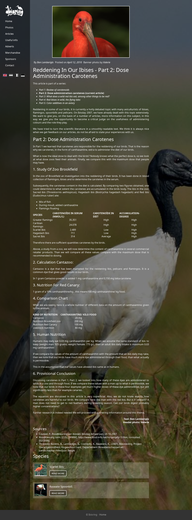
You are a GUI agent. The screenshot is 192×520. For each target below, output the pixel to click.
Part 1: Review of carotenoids (54, 89)
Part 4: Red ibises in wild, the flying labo (59, 99)
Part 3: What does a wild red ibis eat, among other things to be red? (74, 96)
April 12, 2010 (74, 62)
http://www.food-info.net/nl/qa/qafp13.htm (103, 437)
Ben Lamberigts (45, 62)
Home (102, 514)
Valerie (106, 62)
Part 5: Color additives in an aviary (57, 103)
